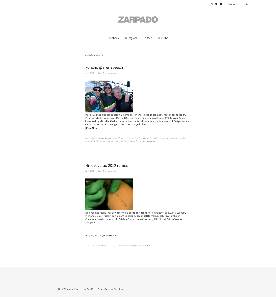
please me (115, 141)
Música (120, 138)
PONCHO (123, 141)
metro (172, 138)
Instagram (211, 4)
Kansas (146, 138)
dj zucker (130, 245)
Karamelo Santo (155, 138)
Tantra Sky (151, 141)
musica (114, 138)
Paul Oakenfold (104, 141)
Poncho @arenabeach (104, 67)
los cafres (165, 138)
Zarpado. (69, 289)
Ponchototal (132, 141)
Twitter (216, 4)
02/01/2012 (89, 171)
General (101, 138)
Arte (95, 138)
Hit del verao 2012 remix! (106, 165)
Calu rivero (122, 245)
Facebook (207, 4)
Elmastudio (119, 289)
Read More (92, 128)
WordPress (92, 289)
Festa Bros (138, 138)
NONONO (94, 141)
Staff (99, 73)
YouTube (220, 4)
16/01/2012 (89, 73)
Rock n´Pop (142, 141)
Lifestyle (108, 138)
